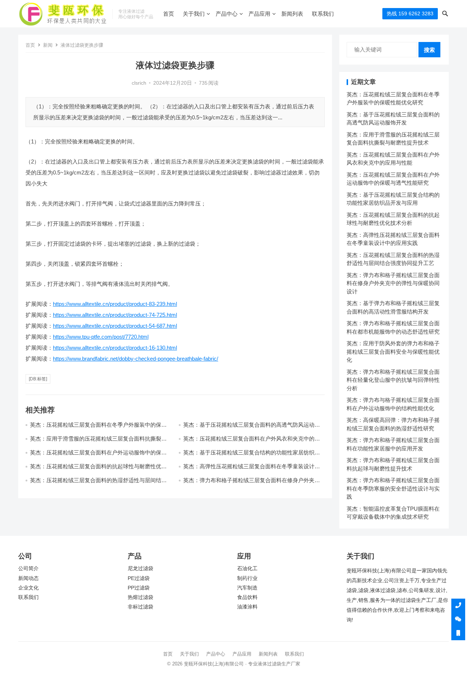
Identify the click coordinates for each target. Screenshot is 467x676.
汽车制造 (247, 588)
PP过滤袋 (139, 588)
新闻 (48, 45)
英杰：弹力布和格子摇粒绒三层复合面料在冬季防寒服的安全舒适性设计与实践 (393, 488)
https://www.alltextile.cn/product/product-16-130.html (115, 348)
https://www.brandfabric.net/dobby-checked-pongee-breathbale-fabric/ (135, 359)
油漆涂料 (247, 607)
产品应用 (259, 14)
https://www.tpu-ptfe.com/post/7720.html (100, 337)
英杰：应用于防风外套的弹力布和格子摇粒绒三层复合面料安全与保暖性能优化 (393, 351)
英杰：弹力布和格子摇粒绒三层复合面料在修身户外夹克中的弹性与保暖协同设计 (393, 283)
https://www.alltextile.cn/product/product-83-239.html (115, 304)
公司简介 (28, 568)
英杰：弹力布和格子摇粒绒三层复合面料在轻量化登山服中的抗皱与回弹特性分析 (393, 380)
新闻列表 (292, 14)
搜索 (429, 50)
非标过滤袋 (140, 607)
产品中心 (227, 14)
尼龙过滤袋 (140, 568)
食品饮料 (247, 597)
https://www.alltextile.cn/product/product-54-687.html (115, 326)
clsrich (139, 83)
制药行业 (247, 578)
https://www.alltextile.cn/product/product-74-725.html (115, 315)
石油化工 (247, 568)
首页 (168, 14)
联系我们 (323, 14)
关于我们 (194, 14)
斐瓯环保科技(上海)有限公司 (214, 664)
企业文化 (28, 588)
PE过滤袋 (139, 578)
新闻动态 (28, 578)
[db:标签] (38, 378)
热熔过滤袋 (140, 597)
